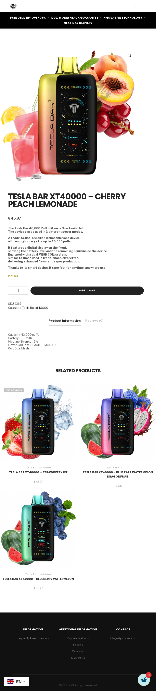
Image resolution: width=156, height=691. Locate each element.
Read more (38, 423)
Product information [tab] (65, 321)
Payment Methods (78, 638)
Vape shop (78, 651)
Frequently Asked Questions (33, 638)
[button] (129, 55)
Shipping (78, 644)
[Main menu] (141, 6)
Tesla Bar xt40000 (35, 307)
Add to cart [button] (118, 425)
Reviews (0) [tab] (94, 321)
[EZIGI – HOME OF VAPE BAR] (13, 6)
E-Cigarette (78, 657)
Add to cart (87, 290)
